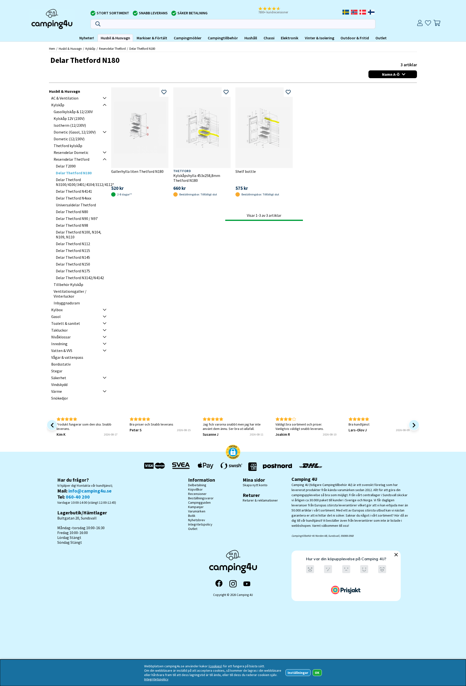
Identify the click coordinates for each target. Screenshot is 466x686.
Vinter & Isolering (319, 37)
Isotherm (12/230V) (70, 125)
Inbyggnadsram (67, 303)
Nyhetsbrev (196, 520)
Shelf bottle (245, 171)
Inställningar (298, 672)
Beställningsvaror (201, 498)
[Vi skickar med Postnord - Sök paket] (277, 466)
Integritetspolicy (200, 524)
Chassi (269, 37)
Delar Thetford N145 (73, 257)
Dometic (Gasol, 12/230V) (75, 132)
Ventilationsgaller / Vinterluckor (70, 294)
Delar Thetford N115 (73, 250)
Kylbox (57, 309)
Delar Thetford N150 (73, 264)
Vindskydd (59, 384)
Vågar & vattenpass (67, 357)
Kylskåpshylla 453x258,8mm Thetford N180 (196, 178)
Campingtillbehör (223, 37)
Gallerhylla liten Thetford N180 (137, 171)
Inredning (59, 343)
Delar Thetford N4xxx (73, 198)
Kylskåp (90, 48)
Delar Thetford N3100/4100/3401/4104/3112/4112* (85, 182)
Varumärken (196, 511)
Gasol (56, 316)
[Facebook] (219, 584)
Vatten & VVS (61, 350)
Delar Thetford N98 (72, 225)
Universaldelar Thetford (76, 204)
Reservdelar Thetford (112, 48)
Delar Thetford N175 (73, 270)
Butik (191, 515)
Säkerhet (58, 377)
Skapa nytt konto (255, 485)
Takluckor (59, 330)
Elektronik (289, 37)
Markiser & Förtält (152, 37)
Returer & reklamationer (260, 500)
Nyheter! (86, 37)
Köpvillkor (195, 489)
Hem (52, 48)
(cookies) (215, 666)
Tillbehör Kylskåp (68, 284)
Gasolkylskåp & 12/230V (73, 111)
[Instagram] (233, 584)
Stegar (56, 370)
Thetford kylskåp (68, 145)
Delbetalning (197, 485)
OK (317, 672)
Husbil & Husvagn (115, 37)
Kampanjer (196, 507)
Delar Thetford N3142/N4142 (80, 277)
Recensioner (197, 494)
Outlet (381, 37)
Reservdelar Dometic (71, 152)
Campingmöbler (187, 37)
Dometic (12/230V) (69, 138)
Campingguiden (199, 502)
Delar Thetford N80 (72, 211)
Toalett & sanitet (65, 323)
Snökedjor (59, 398)
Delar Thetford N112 (73, 243)
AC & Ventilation (64, 98)
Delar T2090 (66, 166)
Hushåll (250, 37)
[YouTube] (246, 584)
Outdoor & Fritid (355, 37)
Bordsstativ (61, 364)
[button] (276, 10)
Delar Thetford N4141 (74, 191)
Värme (56, 391)
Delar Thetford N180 (142, 48)
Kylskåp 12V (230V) (69, 118)
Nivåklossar (61, 337)
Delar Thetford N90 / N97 (77, 218)
